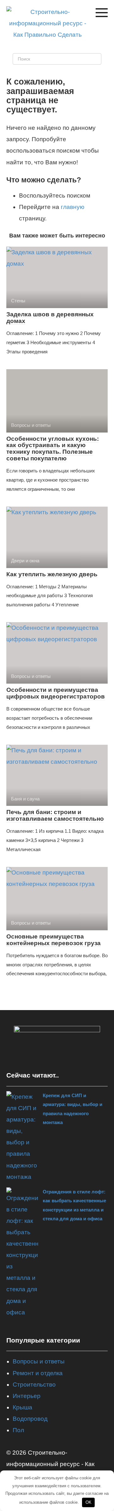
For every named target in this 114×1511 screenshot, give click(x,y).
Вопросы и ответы (39, 1361)
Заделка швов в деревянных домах (50, 317)
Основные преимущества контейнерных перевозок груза (53, 939)
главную (72, 207)
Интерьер (27, 1396)
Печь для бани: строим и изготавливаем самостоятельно (55, 815)
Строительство (34, 1384)
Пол (18, 1430)
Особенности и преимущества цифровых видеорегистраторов (55, 693)
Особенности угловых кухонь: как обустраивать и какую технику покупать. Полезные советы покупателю (52, 448)
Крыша (22, 1407)
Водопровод (30, 1418)
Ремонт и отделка (38, 1373)
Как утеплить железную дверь (52, 574)
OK (89, 1502)
